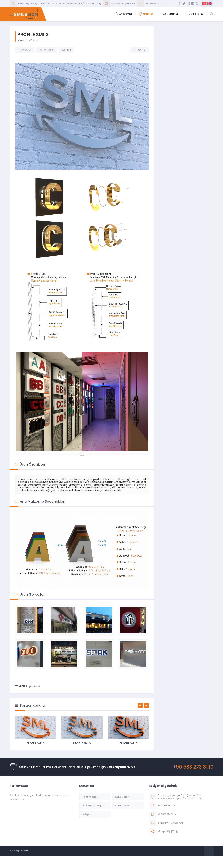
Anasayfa (125, 14)
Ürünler (148, 14)
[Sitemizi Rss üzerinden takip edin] (197, 3)
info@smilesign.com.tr (123, 3)
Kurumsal (173, 14)
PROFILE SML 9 (82, 743)
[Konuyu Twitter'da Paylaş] (139, 50)
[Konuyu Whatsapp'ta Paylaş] (144, 50)
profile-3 (34, 686)
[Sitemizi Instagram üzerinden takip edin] (188, 3)
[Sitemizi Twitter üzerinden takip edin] (183, 3)
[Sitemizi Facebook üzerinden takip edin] (179, 3)
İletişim (198, 14)
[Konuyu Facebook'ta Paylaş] (135, 50)
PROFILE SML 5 (128, 743)
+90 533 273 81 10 (193, 766)
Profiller (34, 40)
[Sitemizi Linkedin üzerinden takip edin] (192, 3)
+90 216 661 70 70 (154, 3)
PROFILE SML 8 (35, 743)
